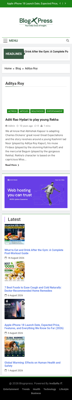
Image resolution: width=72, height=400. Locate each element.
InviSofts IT (55, 383)
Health (36, 389)
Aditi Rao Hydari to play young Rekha (31, 120)
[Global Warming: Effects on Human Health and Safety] (36, 347)
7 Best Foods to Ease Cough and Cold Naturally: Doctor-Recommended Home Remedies (33, 289)
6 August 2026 (15, 295)
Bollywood (37, 111)
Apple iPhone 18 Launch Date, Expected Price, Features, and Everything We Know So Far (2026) (32, 3)
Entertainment (54, 111)
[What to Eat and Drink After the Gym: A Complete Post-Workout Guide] (36, 234)
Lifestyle (64, 389)
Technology (50, 389)
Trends (26, 389)
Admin (11, 125)
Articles (24, 111)
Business (36, 393)
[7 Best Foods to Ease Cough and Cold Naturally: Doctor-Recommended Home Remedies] (36, 271)
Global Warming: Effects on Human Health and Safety (32, 364)
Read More (11, 165)
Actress (12, 111)
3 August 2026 (15, 333)
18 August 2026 (16, 258)
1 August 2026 (15, 370)
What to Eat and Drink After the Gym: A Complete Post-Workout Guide (34, 251)
